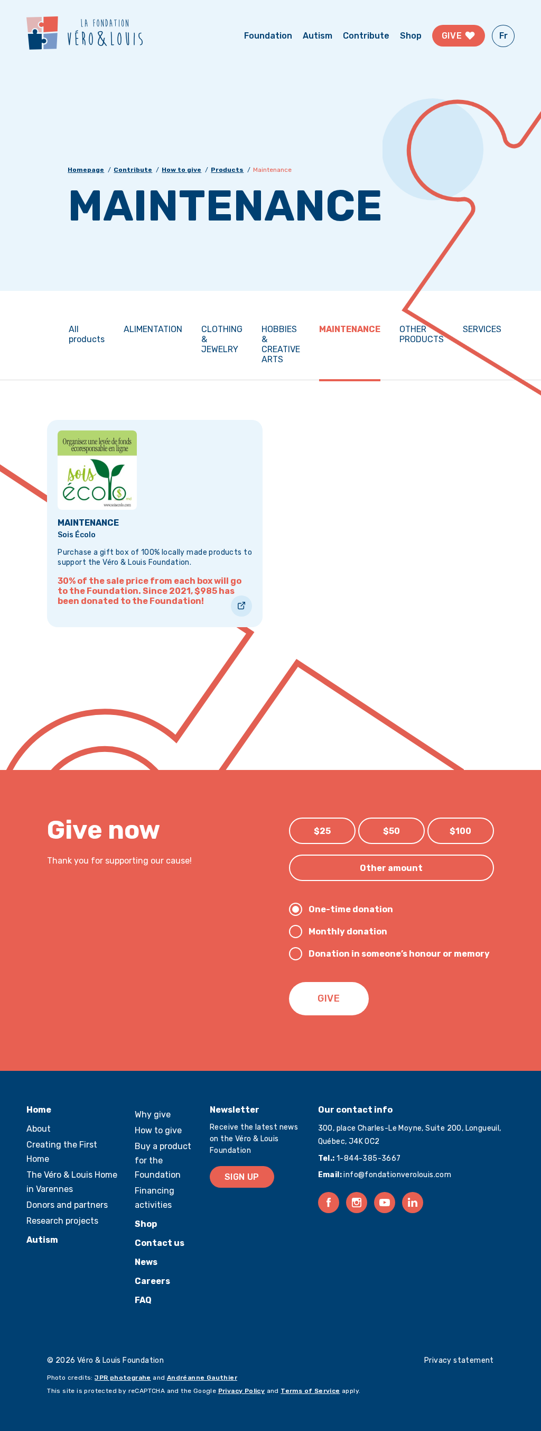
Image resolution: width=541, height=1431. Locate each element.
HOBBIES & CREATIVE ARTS (281, 344)
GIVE (329, 998)
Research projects (62, 1221)
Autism (317, 36)
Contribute (366, 36)
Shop (411, 36)
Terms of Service (310, 1391)
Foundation (268, 36)
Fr (503, 36)
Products (227, 169)
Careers (152, 1281)
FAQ (143, 1300)
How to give (181, 169)
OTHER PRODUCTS (421, 334)
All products (87, 334)
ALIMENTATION (153, 329)
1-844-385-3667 (368, 1158)
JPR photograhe (123, 1377)
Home (38, 1110)
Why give (153, 1114)
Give (453, 36)
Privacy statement (459, 1360)
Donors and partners (67, 1205)
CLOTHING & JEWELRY (221, 339)
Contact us (159, 1243)
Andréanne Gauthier (202, 1377)
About (38, 1129)
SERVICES (482, 329)
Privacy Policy (241, 1391)
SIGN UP (242, 1177)
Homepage (86, 169)
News (146, 1262)
